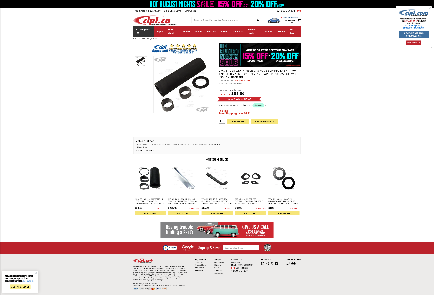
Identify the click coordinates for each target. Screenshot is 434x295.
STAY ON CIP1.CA (413, 43)
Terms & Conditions (151, 284)
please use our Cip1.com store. (413, 28)
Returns (217, 268)
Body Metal (171, 32)
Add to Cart (150, 213)
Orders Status (200, 265)
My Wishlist (199, 268)
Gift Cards (190, 11)
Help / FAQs (219, 262)
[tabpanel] (150, 191)
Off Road (292, 32)
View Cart (199, 262)
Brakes (224, 31)
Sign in (292, 22)
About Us (218, 270)
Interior (198, 31)
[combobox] (226, 20)
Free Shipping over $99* (146, 11)
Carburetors (238, 31)
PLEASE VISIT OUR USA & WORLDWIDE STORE (414, 34)
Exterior (282, 31)
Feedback (199, 270)
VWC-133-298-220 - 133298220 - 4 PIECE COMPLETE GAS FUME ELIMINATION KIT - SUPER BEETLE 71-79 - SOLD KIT (149, 202)
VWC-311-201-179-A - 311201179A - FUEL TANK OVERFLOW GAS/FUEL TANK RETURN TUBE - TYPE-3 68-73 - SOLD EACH (217, 202)
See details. (28, 281)
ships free (161, 208)
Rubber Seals (251, 32)
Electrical (211, 31)
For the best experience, (413, 25)
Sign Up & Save (172, 11)
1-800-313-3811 (287, 10)
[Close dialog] (430, 8)
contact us (217, 144)
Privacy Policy (138, 284)
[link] (182, 4)
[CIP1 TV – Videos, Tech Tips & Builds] (288, 263)
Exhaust (269, 31)
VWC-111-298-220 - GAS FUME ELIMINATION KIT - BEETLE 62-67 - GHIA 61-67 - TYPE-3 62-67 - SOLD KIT (284, 201)
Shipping (217, 265)
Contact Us (218, 273)
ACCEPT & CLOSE (20, 286)
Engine (160, 31)
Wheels (186, 31)
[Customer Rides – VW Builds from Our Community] (293, 263)
